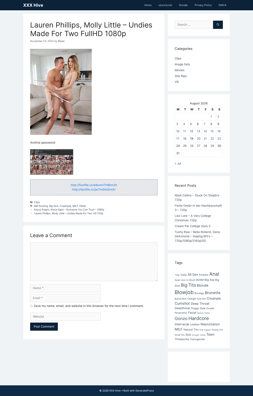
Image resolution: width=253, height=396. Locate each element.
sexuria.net (165, 5)
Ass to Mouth (188, 280)
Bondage (199, 293)
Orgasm (207, 330)
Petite (82, 205)
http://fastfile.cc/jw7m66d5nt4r (93, 189)
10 (178, 131)
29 (212, 146)
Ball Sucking (41, 205)
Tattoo (202, 335)
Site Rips (181, 76)
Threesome (182, 339)
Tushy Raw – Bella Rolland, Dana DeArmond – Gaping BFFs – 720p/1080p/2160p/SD (197, 236)
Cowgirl (191, 298)
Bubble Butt (181, 298)
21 (205, 138)
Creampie (65, 205)
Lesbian (195, 324)
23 (219, 138)
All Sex (193, 274)
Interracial (182, 324)
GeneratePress (144, 390)
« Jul (178, 163)
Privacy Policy (203, 5)
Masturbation (210, 324)
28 (205, 146)
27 (198, 146)
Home (148, 5)
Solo (188, 334)
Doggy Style (198, 308)
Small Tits (180, 335)
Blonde (202, 285)
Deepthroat (182, 308)
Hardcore (198, 318)
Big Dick (54, 205)
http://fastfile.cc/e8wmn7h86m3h (94, 185)
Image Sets (182, 64)
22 (212, 138)
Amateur (203, 274)
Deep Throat (200, 303)
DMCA (222, 5)
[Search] (218, 25)
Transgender (197, 339)
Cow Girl (201, 298)
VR (177, 82)
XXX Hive (33, 5)
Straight (195, 335)
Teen (210, 334)
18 (184, 138)
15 (212, 131)
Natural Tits (190, 329)
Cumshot (182, 303)
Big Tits (188, 285)
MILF (75, 205)
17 (177, 138)
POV (221, 330)
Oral (201, 330)
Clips (37, 202)
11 (184, 131)
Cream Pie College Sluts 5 (192, 226)
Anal (214, 274)
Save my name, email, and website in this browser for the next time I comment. (89, 306)
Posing (215, 330)
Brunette (212, 292)
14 (205, 131)
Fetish (207, 313)
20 (199, 138)
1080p (183, 275)
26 (192, 146)
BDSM (200, 279)
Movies (180, 70)
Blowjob (184, 292)
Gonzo (181, 318)
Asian (177, 280)
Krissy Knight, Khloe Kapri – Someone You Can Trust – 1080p (69, 209)
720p (177, 275)
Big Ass (209, 279)
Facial (192, 312)
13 (198, 131)
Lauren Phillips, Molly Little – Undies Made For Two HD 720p (68, 213)
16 (219, 131)
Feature (200, 313)
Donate (183, 5)
